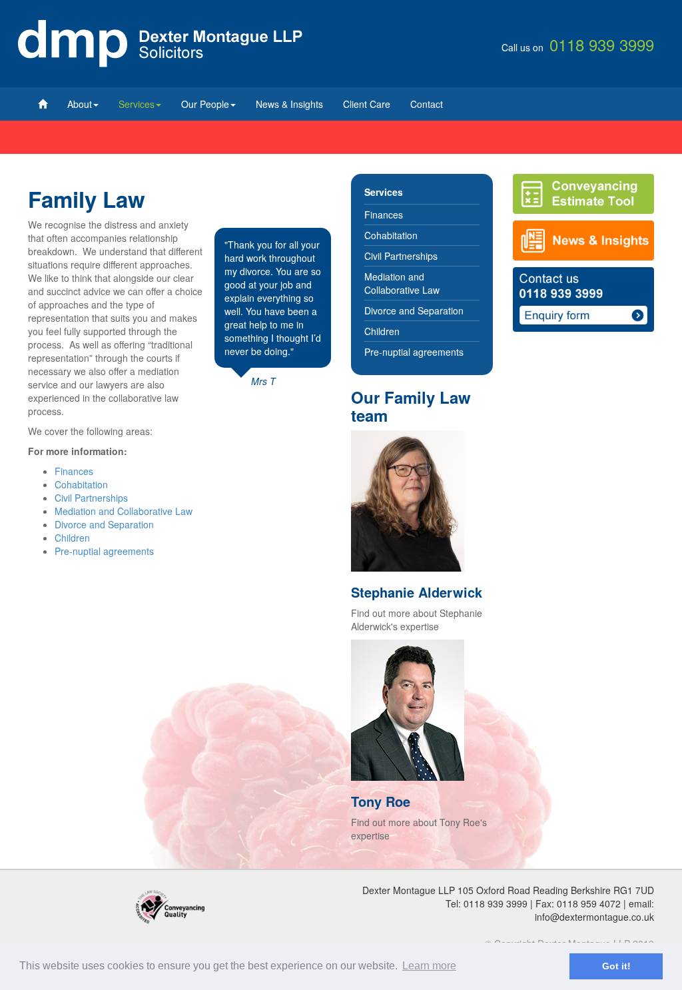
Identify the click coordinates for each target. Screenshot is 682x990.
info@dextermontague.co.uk (594, 916)
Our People (205, 104)
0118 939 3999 (495, 903)
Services (137, 104)
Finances (74, 471)
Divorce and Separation (104, 524)
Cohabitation (81, 484)
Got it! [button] (616, 966)
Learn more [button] (429, 965)
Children (72, 537)
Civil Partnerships (91, 497)
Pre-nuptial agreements (104, 551)
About (79, 104)
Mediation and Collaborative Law (123, 511)
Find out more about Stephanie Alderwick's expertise (416, 619)
